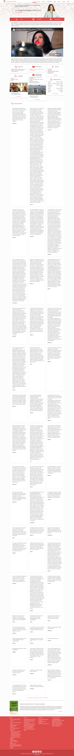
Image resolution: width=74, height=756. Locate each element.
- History (11, 723)
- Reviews (11, 739)
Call (21, 19)
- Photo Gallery (12, 729)
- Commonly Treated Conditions (15, 722)
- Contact (11, 748)
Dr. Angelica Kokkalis (11, 1)
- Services (11, 746)
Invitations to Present (42, 721)
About (38, 1)
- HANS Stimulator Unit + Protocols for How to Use (15, 733)
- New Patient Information (14, 728)
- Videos (11, 742)
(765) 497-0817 (19, 12)
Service (43, 1)
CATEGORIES (40, 717)
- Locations (12, 727)
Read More (55, 75)
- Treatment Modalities (14, 741)
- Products (11, 730)
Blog (59, 1)
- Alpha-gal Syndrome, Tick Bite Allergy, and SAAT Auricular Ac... (29, 720)
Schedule (39, 19)
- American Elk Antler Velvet (16, 731)
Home (34, 1)
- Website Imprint (13, 743)
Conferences (40, 720)
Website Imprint (37, 754)
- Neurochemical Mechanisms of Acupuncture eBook (16, 735)
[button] (68, 1)
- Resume (12, 720)
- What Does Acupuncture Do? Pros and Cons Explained (29, 726)
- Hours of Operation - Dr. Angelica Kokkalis (14, 725)
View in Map (18, 96)
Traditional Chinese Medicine (43, 723)
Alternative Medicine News (43, 719)
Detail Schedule (55, 93)
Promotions (40, 722)
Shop (55, 1)
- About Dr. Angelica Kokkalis (15, 719)
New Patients (49, 1)
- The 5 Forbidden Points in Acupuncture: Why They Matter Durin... (29, 729)
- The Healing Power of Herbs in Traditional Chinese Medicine (29, 724)
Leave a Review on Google (31, 697)
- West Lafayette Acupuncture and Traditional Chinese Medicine (16, 745)
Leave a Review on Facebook (42, 697)
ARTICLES (25, 717)
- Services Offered (13, 740)
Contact (63, 1)
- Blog (11, 721)
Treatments (57, 19)
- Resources (12, 738)
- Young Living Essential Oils (16, 737)
